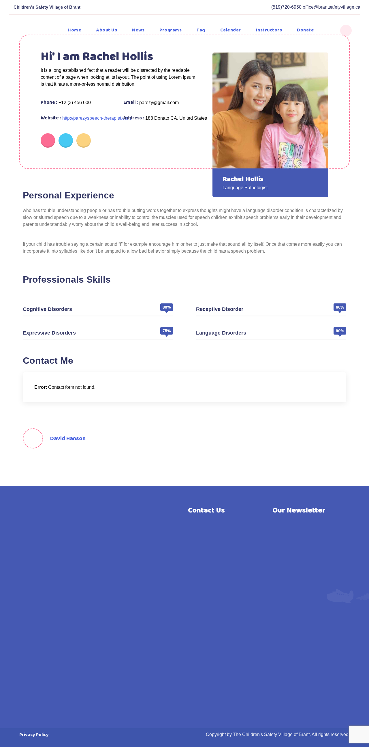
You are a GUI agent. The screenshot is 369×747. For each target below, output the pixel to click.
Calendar (230, 30)
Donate (305, 30)
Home (74, 30)
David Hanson (68, 438)
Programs (170, 30)
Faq (201, 30)
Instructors (269, 30)
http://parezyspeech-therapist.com (96, 118)
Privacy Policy (34, 734)
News (138, 30)
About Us (106, 30)
